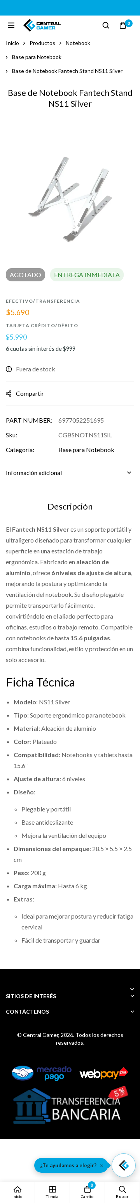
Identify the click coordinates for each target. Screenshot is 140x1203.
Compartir (30, 393)
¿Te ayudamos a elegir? (68, 1165)
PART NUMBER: (29, 420)
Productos (42, 43)
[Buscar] (105, 25)
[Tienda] (52, 1192)
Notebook (78, 43)
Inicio (12, 43)
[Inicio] (17, 1192)
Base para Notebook (36, 57)
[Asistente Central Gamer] (123, 1165)
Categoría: (20, 449)
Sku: (11, 435)
